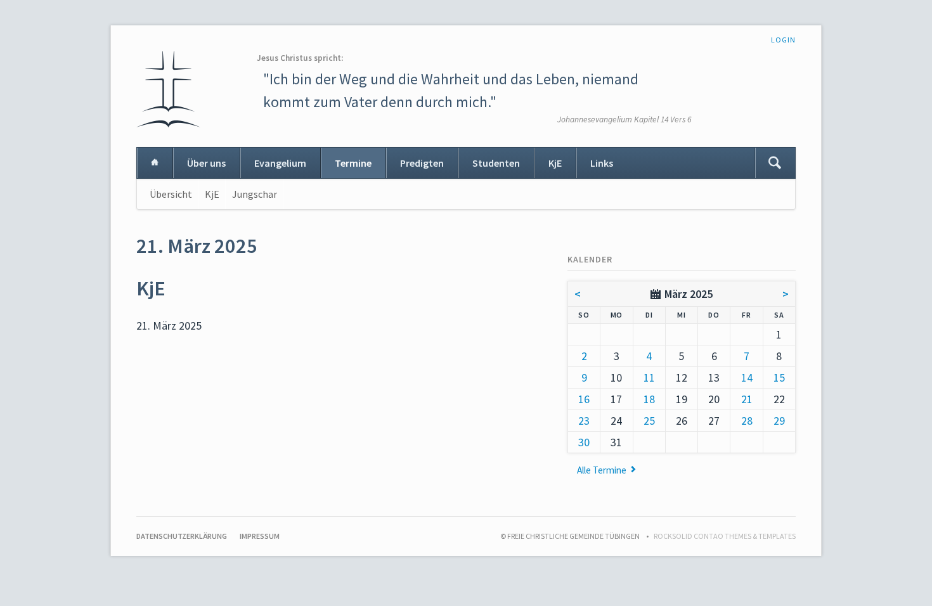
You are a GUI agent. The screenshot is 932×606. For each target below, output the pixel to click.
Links (601, 163)
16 (584, 399)
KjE (555, 163)
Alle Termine (601, 470)
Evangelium (280, 163)
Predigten (422, 163)
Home (154, 163)
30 (584, 442)
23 (584, 420)
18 (649, 399)
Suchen (774, 163)
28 (747, 420)
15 (779, 377)
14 (747, 377)
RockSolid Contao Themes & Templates (725, 536)
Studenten (496, 163)
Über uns (206, 163)
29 (779, 420)
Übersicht (171, 194)
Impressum (260, 536)
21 (747, 399)
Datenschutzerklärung (181, 536)
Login (783, 39)
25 (649, 420)
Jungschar (254, 194)
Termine (353, 163)
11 (649, 377)
